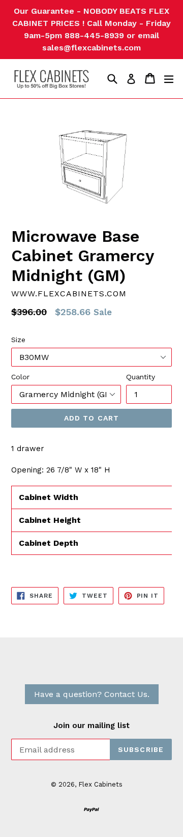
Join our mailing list (91, 725)
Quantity (140, 377)
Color (20, 377)
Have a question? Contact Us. (91, 694)
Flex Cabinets (100, 784)
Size (18, 340)
